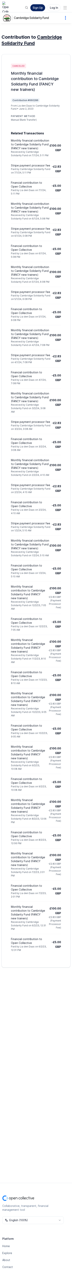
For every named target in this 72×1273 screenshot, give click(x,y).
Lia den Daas (24, 105)
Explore (7, 1253)
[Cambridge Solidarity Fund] (7, 18)
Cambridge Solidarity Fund (31, 18)
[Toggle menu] (65, 7)
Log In (54, 7)
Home (6, 1246)
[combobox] (33, 1220)
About (6, 1260)
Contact (7, 1267)
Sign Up (38, 7)
